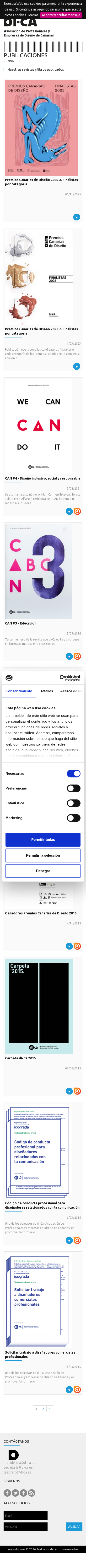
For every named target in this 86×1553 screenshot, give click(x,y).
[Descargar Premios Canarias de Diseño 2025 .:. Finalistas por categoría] (43, 128)
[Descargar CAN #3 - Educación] (43, 571)
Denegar (43, 871)
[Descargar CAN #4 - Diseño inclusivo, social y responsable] (43, 426)
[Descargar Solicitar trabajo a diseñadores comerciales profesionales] (43, 1300)
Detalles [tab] (46, 691)
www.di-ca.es (16, 1549)
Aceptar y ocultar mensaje (61, 15)
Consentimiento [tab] (18, 691)
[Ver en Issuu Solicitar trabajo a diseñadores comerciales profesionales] (77, 1389)
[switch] (74, 788)
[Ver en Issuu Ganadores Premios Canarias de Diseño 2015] (77, 946)
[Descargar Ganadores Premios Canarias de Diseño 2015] (69, 946)
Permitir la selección (43, 855)
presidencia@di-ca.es (19, 1463)
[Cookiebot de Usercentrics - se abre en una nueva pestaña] (61, 678)
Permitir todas (43, 840)
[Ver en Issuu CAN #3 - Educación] (77, 656)
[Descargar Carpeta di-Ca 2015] (43, 1006)
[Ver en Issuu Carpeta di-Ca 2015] (77, 1091)
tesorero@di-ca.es (17, 1472)
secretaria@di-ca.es (18, 1467)
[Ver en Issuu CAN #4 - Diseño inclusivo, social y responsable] (77, 511)
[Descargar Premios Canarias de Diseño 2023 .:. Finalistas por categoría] (43, 277)
